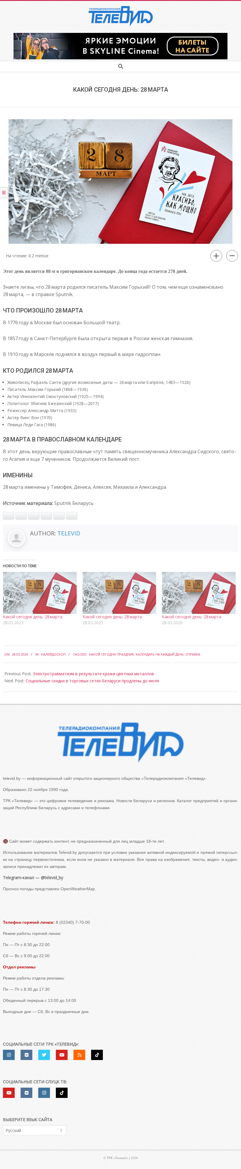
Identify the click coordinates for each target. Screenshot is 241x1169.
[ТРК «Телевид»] (120, 742)
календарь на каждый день (160, 654)
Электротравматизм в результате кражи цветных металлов (93, 673)
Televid (68, 533)
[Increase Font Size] (216, 256)
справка (192, 654)
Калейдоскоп (53, 654)
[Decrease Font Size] (232, 256)
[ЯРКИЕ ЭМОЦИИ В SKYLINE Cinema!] (120, 35)
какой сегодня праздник (111, 654)
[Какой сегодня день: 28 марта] (40, 593)
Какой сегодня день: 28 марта (32, 616)
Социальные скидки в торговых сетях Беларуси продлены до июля (92, 680)
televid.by (12, 778)
